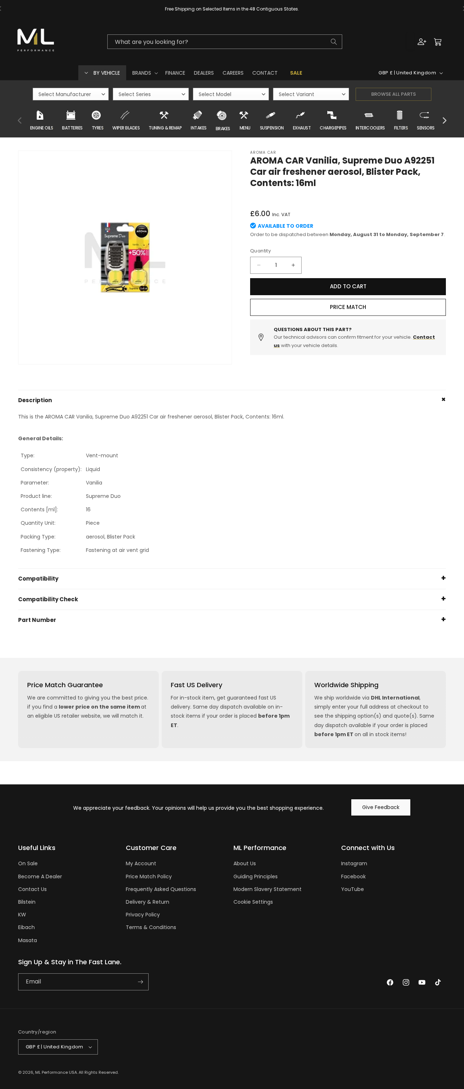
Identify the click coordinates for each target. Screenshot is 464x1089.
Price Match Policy (149, 876)
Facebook (353, 876)
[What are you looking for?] (334, 42)
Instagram (354, 863)
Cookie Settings (253, 902)
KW (22, 914)
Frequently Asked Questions (161, 889)
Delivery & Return (147, 902)
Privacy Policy (143, 914)
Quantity (260, 250)
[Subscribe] (140, 981)
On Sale (28, 863)
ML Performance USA (56, 1072)
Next (444, 120)
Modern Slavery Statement (267, 889)
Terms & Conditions (151, 927)
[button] (144, 73)
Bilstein (27, 902)
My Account (141, 863)
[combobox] (225, 42)
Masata (27, 940)
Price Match (348, 307)
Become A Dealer (40, 876)
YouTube (352, 889)
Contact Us (32, 889)
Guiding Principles (255, 876)
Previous (20, 120)
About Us (244, 863)
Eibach (26, 927)
